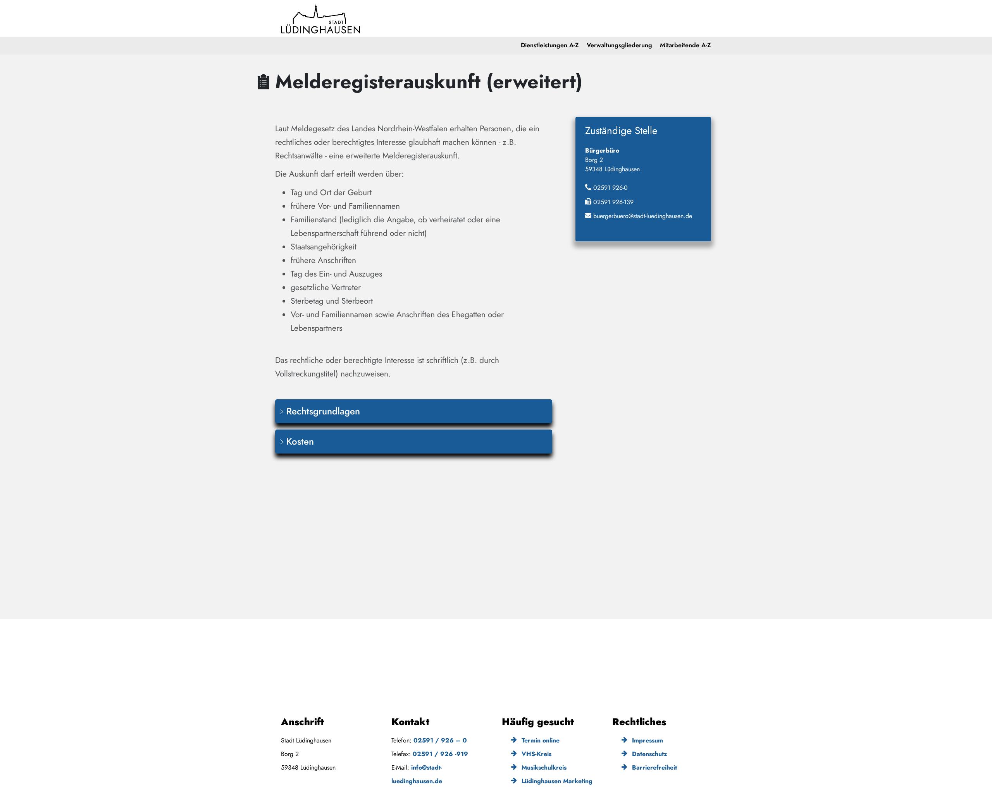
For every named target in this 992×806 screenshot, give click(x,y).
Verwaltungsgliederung (619, 45)
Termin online (540, 740)
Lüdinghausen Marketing (556, 781)
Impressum (646, 740)
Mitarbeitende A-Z (685, 45)
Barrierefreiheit (653, 767)
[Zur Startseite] (320, 18)
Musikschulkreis (543, 767)
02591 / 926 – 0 (440, 740)
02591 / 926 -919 (440, 753)
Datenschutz (648, 753)
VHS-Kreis (535, 753)
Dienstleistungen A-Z (550, 45)
